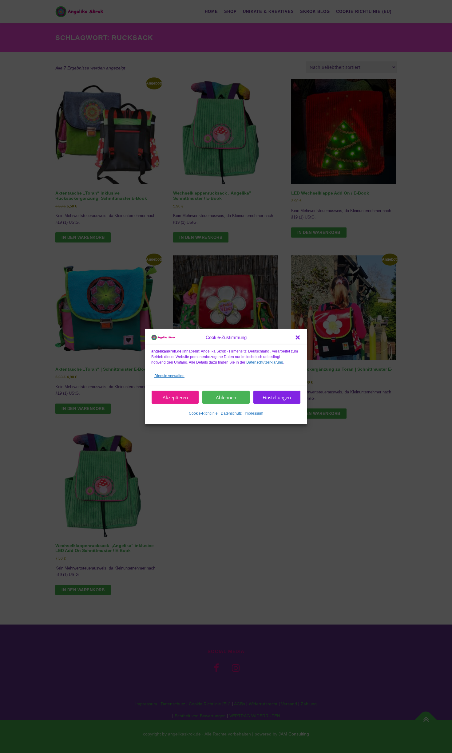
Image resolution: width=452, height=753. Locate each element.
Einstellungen (277, 397)
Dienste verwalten (169, 375)
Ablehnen (226, 397)
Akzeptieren (175, 397)
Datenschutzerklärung (264, 362)
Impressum (254, 413)
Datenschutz (231, 413)
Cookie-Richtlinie (203, 413)
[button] (298, 337)
